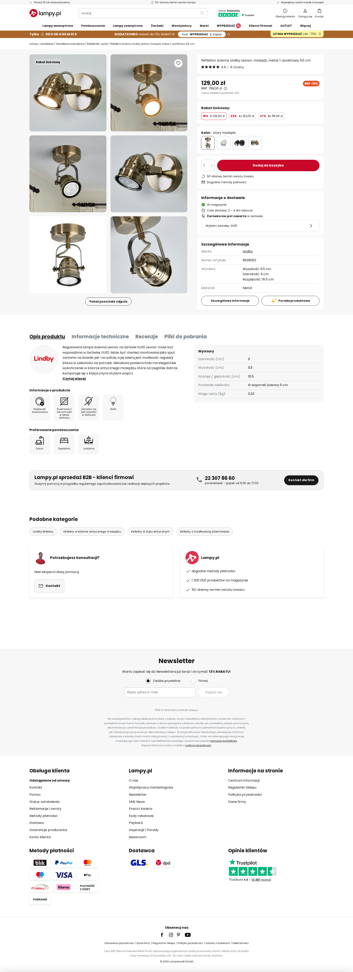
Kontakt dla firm (301, 480)
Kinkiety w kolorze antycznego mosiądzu (92, 532)
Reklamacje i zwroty (45, 808)
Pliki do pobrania (185, 336)
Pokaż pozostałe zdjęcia (108, 301)
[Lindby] (43, 359)
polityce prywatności (198, 745)
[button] (67, 173)
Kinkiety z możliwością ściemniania (204, 532)
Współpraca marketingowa (151, 787)
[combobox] (143, 13)
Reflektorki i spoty (97, 44)
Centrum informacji (243, 780)
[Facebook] (164, 934)
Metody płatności (43, 815)
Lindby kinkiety (43, 532)
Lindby (248, 251)
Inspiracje (136, 830)
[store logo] (45, 13)
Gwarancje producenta (48, 830)
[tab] (47, 337)
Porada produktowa (294, 301)
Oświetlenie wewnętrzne (70, 44)
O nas (133, 780)
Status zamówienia (44, 801)
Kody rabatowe (141, 815)
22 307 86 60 (220, 478)
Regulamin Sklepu (242, 787)
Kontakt (35, 787)
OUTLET (286, 26)
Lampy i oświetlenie (41, 44)
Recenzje (146, 336)
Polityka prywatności (245, 794)
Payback (136, 822)
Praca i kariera (140, 808)
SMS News (137, 801)
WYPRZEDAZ (201, 34)
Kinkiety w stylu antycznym (150, 532)
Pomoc (35, 794)
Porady (153, 830)
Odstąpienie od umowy (49, 780)
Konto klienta (40, 837)
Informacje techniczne (100, 336)
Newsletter (138, 794)
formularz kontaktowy (223, 741)
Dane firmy (237, 801)
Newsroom (137, 837)
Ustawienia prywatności (119, 943)
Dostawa (36, 822)
